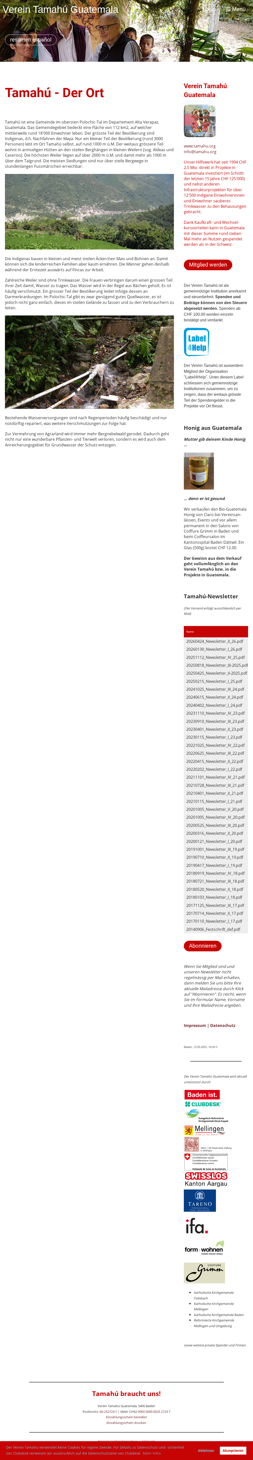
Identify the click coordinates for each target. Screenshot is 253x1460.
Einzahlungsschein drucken (126, 1422)
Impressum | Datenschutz (209, 1025)
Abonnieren (202, 946)
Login (209, 9)
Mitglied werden (208, 265)
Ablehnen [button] (206, 1450)
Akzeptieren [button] (233, 1450)
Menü (238, 9)
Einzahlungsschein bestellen (126, 1417)
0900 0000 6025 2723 (153, 1411)
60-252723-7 (108, 1411)
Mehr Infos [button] (152, 1453)
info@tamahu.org (200, 151)
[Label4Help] (196, 355)
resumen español (30, 40)
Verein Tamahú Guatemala (60, 9)
